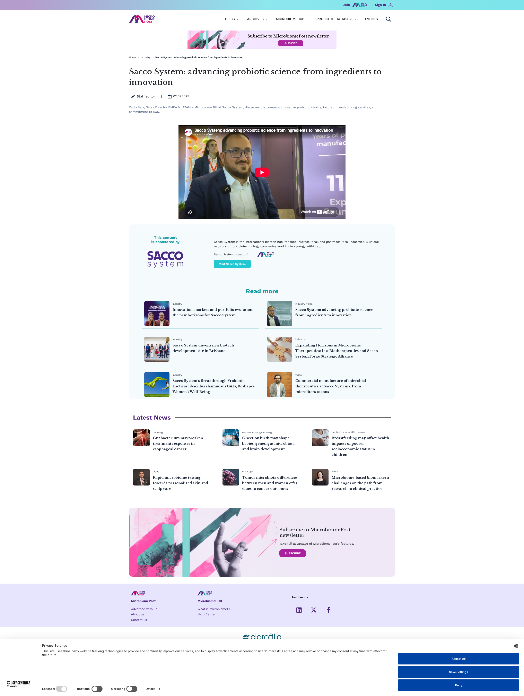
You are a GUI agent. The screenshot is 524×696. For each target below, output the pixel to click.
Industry (145, 57)
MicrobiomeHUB (210, 601)
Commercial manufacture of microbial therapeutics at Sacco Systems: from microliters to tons (330, 386)
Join (346, 5)
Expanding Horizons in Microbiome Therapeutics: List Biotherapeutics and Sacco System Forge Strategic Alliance (336, 350)
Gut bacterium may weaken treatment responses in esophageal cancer (178, 443)
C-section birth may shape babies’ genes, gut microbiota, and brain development (268, 443)
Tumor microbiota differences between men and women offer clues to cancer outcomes (270, 483)
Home (132, 57)
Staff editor (146, 96)
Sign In (380, 5)
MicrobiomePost (143, 601)
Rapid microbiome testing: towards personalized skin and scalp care (180, 483)
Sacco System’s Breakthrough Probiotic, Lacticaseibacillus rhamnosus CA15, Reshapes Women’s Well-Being (214, 386)
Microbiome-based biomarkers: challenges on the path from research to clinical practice (360, 483)
